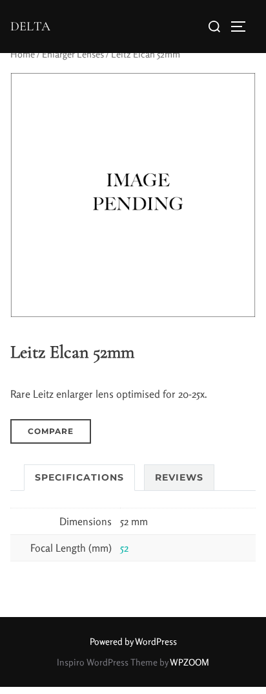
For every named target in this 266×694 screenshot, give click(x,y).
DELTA (30, 26)
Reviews (179, 477)
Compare (51, 431)
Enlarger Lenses (73, 54)
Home (22, 54)
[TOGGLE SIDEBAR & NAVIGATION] (243, 26)
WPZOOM (189, 661)
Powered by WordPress (133, 641)
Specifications (79, 477)
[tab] (79, 477)
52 (124, 547)
